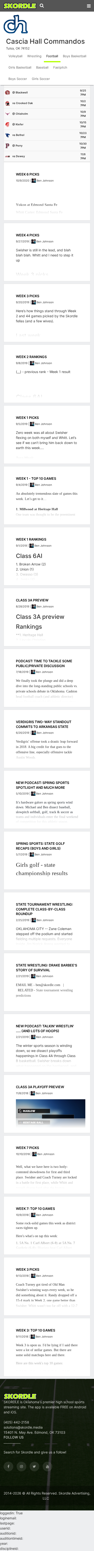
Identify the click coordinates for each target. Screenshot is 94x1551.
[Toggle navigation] (89, 5)
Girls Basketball (19, 67)
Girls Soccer (41, 79)
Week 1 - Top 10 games (36, 478)
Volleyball (15, 56)
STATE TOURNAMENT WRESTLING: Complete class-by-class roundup (44, 909)
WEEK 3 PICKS (27, 296)
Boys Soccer (17, 79)
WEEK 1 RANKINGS (31, 539)
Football (52, 56)
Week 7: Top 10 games (35, 1208)
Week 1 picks (27, 418)
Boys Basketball (74, 56)
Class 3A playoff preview (40, 1087)
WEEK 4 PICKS (27, 235)
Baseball (42, 67)
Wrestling (34, 56)
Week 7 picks (27, 1148)
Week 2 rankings (31, 357)
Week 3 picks (27, 1269)
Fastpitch (60, 67)
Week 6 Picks (27, 174)
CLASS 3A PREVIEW (32, 600)
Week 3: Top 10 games (35, 1330)
